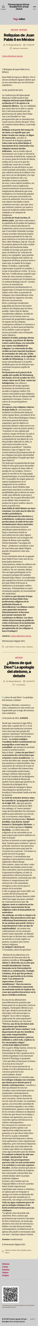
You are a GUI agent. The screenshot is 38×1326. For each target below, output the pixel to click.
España (23, 1250)
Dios (18, 1250)
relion (23, 647)
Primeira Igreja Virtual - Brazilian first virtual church (19, 6)
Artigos (14, 30)
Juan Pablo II (9, 647)
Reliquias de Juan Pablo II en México (19, 37)
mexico (18, 647)
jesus (29, 1250)
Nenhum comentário (20, 48)
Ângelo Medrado (15, 45)
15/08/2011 (30, 45)
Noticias (23, 30)
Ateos (14, 1250)
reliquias (29, 647)
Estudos (5, 1270)
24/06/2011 (30, 681)
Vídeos (5, 1272)
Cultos (5, 1267)
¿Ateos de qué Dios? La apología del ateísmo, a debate (19, 669)
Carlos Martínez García (12, 56)
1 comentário (20, 685)
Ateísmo (8, 1250)
